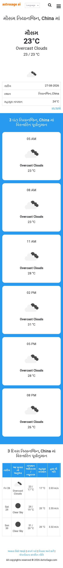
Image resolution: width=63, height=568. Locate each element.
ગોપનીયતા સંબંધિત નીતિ (31, 554)
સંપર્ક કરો (32, 551)
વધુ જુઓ (56, 108)
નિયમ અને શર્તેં (46, 551)
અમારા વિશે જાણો (16, 551)
